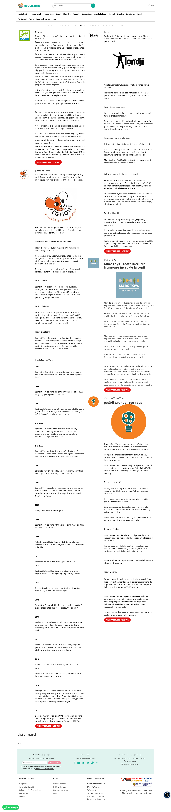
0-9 (121, 25)
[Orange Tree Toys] (93, 401)
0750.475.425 (131, 761)
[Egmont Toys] (24, 174)
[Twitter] (83, 763)
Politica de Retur (59, 787)
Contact (22, 796)
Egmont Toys (42, 171)
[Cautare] (93, 5)
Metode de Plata (59, 783)
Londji (107, 32)
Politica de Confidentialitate (44, 769)
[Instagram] (97, 763)
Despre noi (23, 783)
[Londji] (93, 35)
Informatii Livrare (43, 19)
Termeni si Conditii (26, 787)
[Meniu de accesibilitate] (167, 795)
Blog (54, 19)
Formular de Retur (60, 790)
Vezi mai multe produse (48, 162)
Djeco (38, 32)
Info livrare (23, 793)
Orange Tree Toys (114, 398)
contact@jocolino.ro (131, 764)
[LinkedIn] (88, 763)
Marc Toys (110, 259)
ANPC (55, 793)
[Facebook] (74, 763)
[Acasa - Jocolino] (29, 5)
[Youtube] (79, 763)
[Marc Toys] (93, 263)
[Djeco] (24, 35)
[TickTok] (92, 763)
